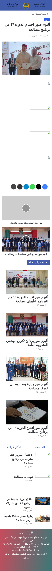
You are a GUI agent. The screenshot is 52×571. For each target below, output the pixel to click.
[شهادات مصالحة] (42, 485)
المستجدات (38, 447)
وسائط (38, 14)
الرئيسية (45, 14)
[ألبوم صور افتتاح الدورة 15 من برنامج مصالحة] (27, 412)
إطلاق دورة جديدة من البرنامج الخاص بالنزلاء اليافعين (19, 503)
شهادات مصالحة (23, 476)
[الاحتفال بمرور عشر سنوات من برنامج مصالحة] (42, 463)
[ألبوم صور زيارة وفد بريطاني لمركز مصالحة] (27, 369)
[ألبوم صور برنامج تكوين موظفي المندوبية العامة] (27, 325)
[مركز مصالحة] (26, 5)
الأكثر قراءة (14, 447)
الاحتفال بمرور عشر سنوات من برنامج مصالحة (21, 459)
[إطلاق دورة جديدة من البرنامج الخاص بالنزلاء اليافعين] (42, 501)
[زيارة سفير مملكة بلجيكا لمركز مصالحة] (42, 518)
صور (33, 14)
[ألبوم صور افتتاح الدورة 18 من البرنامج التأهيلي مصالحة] (27, 282)
